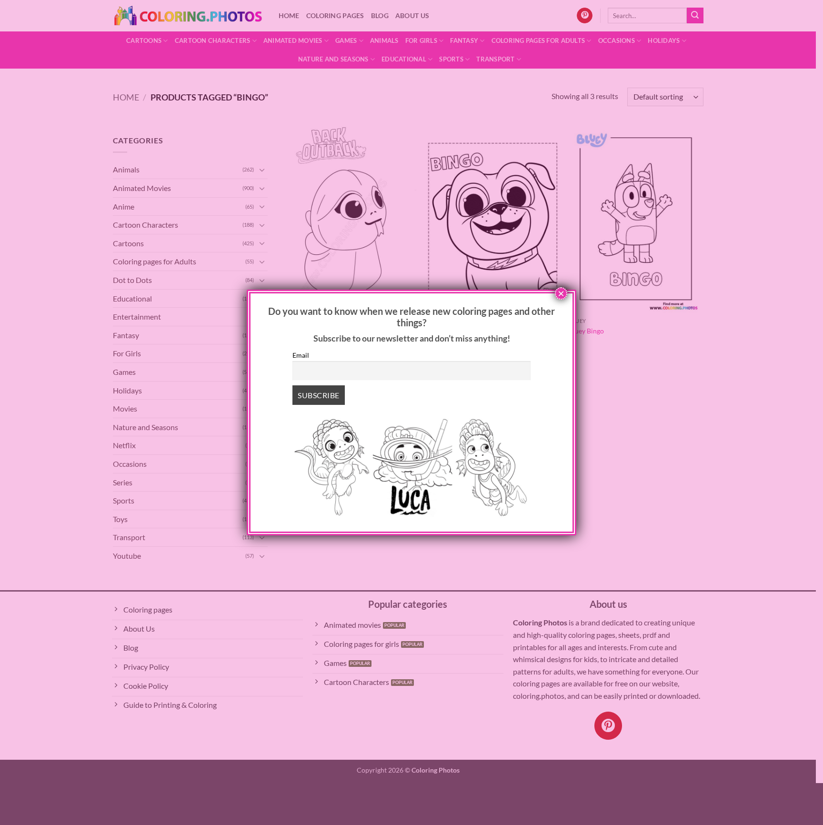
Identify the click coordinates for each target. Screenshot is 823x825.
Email (300, 355)
